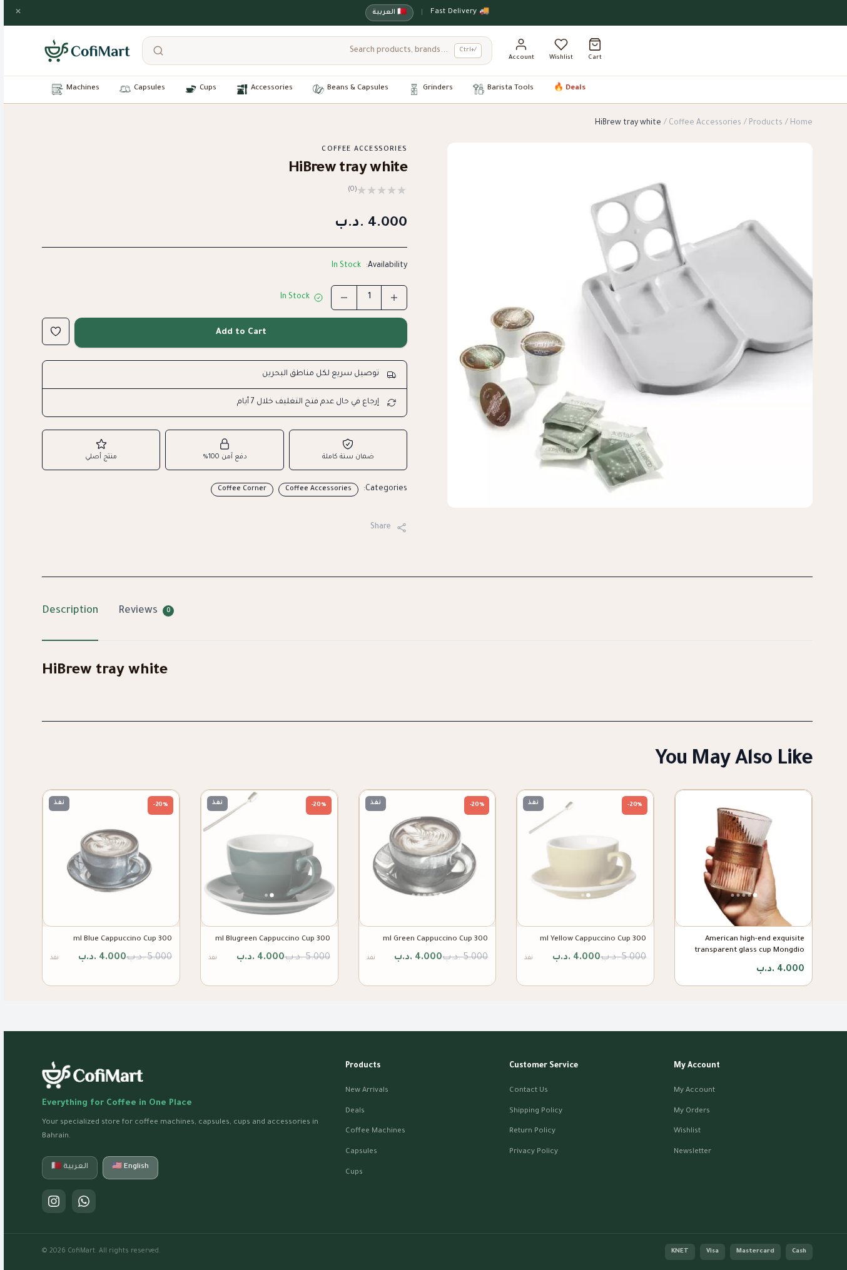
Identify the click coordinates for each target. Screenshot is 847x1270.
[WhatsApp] (84, 1201)
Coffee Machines (375, 1131)
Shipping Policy (535, 1111)
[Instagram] (54, 1201)
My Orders (692, 1111)
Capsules (149, 88)
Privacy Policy (533, 1152)
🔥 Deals (570, 88)
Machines (82, 88)
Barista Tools (510, 88)
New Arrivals (366, 1091)
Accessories (272, 88)
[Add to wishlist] (55, 331)
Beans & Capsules (357, 88)
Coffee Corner (242, 489)
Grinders (438, 88)
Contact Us (528, 1091)
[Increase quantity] (394, 297)
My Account (694, 1091)
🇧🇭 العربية (389, 12)
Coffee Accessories (705, 123)
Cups (208, 88)
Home (801, 123)
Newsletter (692, 1152)
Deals (355, 1111)
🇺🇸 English (130, 1167)
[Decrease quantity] (344, 297)
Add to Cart (241, 332)
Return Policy (532, 1131)
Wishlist (687, 1131)
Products (766, 123)
